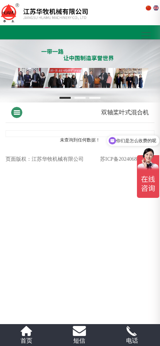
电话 (132, 340)
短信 (79, 340)
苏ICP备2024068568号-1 (127, 159)
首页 (26, 340)
